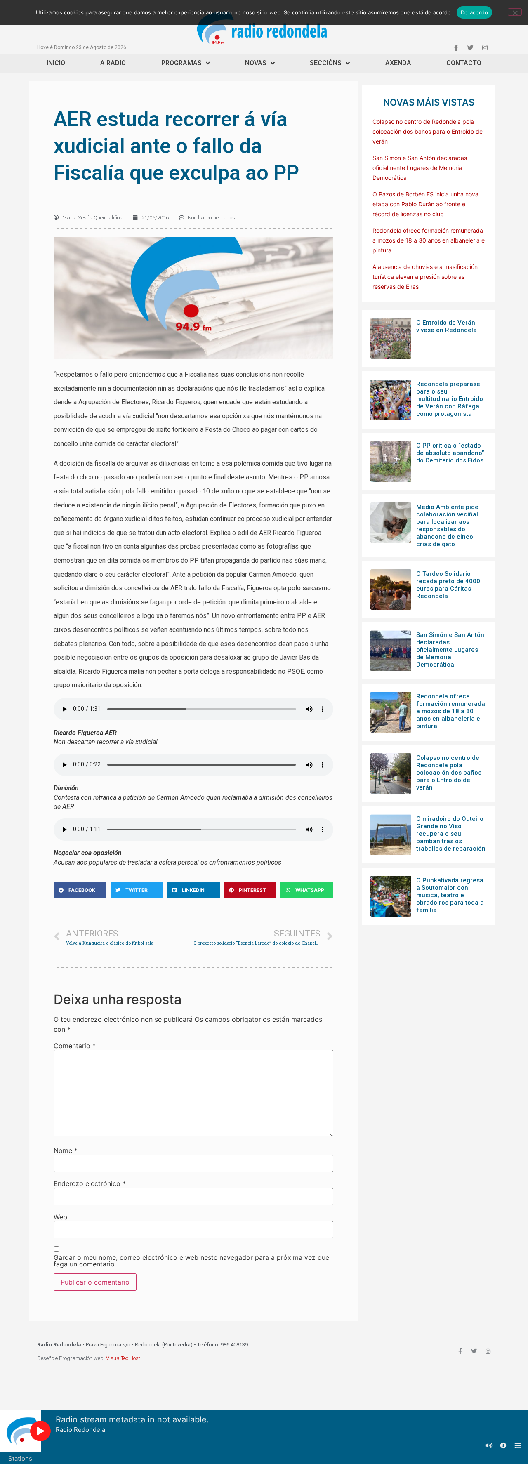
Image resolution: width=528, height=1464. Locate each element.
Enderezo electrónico (90, 1183)
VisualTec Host (123, 1358)
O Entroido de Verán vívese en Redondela (446, 326)
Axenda (398, 63)
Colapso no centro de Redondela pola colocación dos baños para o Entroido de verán (427, 131)
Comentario (75, 1045)
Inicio (56, 63)
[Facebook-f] (456, 47)
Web (60, 1217)
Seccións (326, 63)
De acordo (474, 12)
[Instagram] (484, 47)
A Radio (113, 63)
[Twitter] (470, 47)
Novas (255, 63)
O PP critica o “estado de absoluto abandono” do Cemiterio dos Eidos (450, 453)
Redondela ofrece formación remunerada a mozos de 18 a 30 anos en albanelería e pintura (428, 240)
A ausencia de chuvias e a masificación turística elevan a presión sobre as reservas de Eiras (425, 276)
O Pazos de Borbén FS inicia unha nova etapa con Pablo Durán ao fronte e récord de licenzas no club (425, 204)
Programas (181, 63)
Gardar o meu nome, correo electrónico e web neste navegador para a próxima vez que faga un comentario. (191, 1260)
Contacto (463, 63)
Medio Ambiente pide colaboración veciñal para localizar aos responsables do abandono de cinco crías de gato (447, 525)
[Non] (515, 12)
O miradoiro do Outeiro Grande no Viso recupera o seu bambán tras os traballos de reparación (451, 833)
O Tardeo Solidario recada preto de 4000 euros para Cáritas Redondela (448, 585)
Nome (66, 1150)
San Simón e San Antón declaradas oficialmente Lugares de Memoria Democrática (419, 167)
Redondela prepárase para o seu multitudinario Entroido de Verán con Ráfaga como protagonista (449, 398)
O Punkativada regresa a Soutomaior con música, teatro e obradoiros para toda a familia (450, 895)
